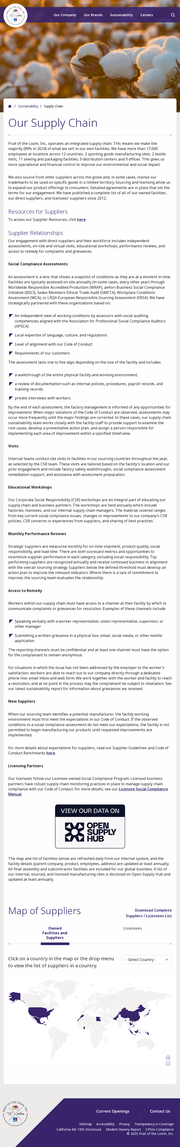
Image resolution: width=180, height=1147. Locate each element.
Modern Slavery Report (123, 1129)
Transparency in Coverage (154, 1124)
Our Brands (93, 15)
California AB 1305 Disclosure (78, 1129)
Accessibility (105, 1124)
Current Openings (112, 1111)
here (81, 219)
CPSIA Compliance (160, 1129)
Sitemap (85, 1124)
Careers (146, 15)
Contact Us (160, 1111)
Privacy (124, 1124)
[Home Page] (15, 1113)
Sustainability (121, 15)
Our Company (65, 15)
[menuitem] (65, 16)
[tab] (54, 935)
